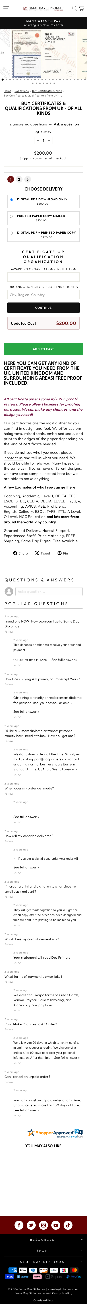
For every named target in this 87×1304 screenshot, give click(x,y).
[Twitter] (31, 1225)
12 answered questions (27, 124)
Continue (43, 307)
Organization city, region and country (43, 287)
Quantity (43, 132)
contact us (13, 457)
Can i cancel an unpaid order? (27, 1076)
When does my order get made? (29, 788)
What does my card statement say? (31, 939)
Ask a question (66, 124)
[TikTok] (68, 1225)
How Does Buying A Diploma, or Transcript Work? (42, 679)
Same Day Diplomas (42, 1262)
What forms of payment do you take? (33, 976)
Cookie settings (43, 1300)
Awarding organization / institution (43, 269)
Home (7, 90)
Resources (42, 1239)
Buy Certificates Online (47, 90)
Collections (21, 90)
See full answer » (64, 659)
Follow (8, 631)
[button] (15, 665)
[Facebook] (18, 1225)
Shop (42, 1250)
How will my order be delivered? (29, 836)
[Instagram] (43, 1225)
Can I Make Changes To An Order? (30, 1024)
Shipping (26, 158)
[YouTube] (55, 1225)
